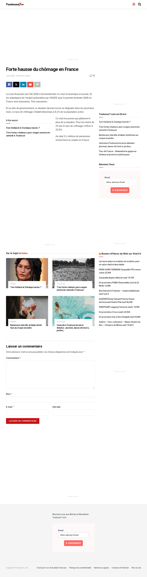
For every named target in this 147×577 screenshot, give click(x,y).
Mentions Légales (101, 568)
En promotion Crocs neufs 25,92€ (114, 312)
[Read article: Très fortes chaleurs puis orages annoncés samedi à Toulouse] (73, 273)
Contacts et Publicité (120, 568)
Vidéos (13, 284)
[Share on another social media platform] (37, 84)
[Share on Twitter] (16, 84)
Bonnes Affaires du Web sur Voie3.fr (121, 253)
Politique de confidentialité (80, 568)
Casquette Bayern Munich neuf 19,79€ (116, 278)
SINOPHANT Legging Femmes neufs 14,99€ (119, 307)
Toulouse (61, 284)
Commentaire (13, 358)
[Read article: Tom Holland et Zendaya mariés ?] (27, 273)
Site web (56, 407)
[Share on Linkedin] (23, 84)
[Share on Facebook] (9, 84)
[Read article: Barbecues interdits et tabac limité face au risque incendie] (27, 311)
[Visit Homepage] (15, 4)
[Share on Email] (30, 84)
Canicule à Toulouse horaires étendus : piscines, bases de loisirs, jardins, (73, 328)
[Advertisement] (73, 33)
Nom (9, 394)
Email (107, 177)
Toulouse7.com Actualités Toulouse (51, 568)
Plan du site (136, 568)
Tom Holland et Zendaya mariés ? (23, 128)
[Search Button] (139, 4)
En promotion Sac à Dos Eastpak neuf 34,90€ (119, 317)
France (13, 322)
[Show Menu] (134, 4)
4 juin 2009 (10, 76)
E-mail (10, 406)
